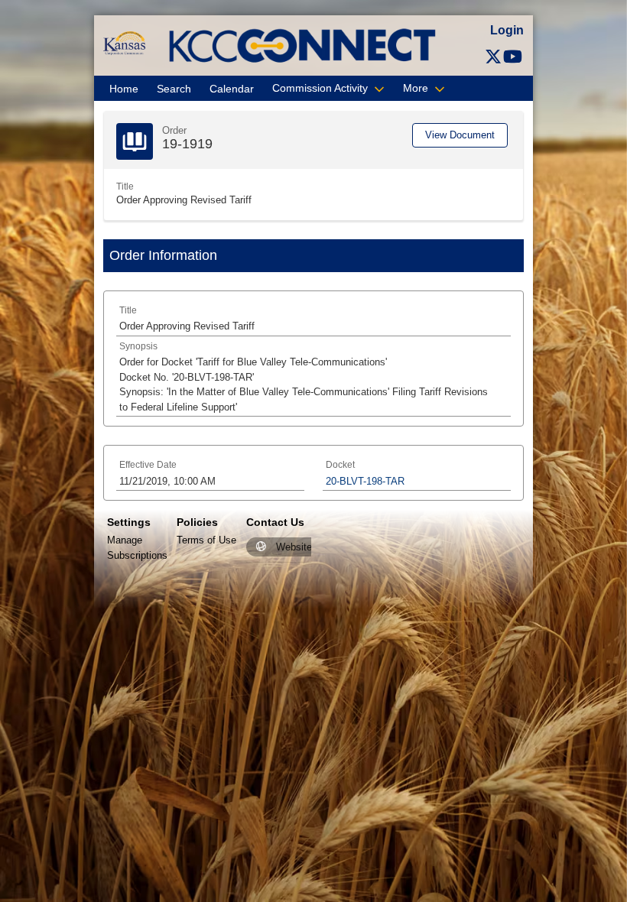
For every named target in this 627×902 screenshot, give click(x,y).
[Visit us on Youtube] (512, 57)
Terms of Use (206, 540)
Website (294, 547)
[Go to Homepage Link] (124, 42)
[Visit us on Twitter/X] (493, 57)
